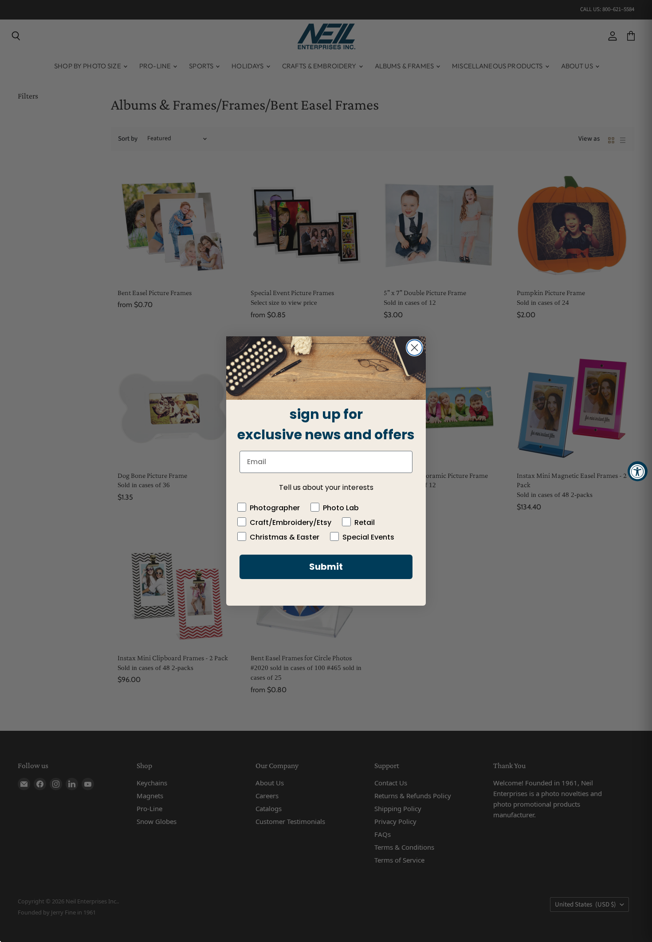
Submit (326, 566)
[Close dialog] (414, 347)
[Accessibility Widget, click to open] (638, 471)
